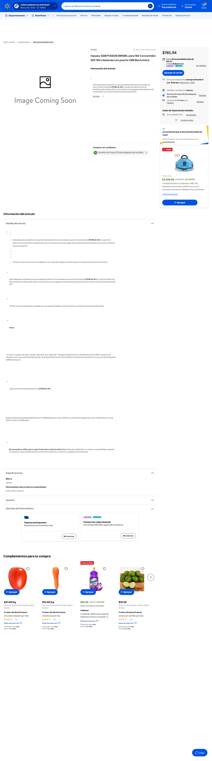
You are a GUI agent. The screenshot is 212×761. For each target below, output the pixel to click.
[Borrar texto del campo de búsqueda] (143, 6)
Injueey (94, 49)
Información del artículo (19, 214)
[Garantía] (152, 500)
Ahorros (83, 15)
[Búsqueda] (150, 6)
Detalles (202, 95)
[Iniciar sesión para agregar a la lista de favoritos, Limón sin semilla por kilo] (142, 568)
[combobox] (107, 6)
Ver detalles (201, 65)
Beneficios (40, 15)
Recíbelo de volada (150, 15)
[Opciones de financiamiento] (152, 508)
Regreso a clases (112, 15)
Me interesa (69, 536)
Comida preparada (130, 15)
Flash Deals (96, 15)
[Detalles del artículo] (152, 223)
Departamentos (17, 15)
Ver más (96, 96)
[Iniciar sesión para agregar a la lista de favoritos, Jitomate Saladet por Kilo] (28, 568)
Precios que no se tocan (67, 15)
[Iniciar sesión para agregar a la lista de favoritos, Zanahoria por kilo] (66, 568)
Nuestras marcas (183, 15)
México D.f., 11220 (187, 82)
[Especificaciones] (152, 473)
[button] (167, 6)
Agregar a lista (187, 120)
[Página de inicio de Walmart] (7, 6)
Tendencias (167, 15)
